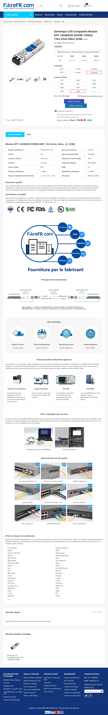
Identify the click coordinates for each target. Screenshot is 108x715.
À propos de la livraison (71, 687)
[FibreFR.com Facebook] (90, 696)
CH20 (61, 84)
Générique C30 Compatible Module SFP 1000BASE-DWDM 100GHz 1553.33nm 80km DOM (16, 657)
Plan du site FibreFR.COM (32, 690)
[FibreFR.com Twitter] (86, 696)
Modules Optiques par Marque (33, 678)
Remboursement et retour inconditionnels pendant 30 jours (76, 114)
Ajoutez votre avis (97, 612)
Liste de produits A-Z (30, 687)
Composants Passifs (9, 697)
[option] (12, 79)
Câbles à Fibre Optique (31, 696)
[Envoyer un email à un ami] (22, 119)
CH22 (94, 84)
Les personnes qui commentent (40, 621)
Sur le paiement (69, 681)
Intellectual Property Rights (72, 696)
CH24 (78, 87)
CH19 (94, 80)
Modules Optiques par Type (32, 681)
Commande (47, 683)
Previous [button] (6, 80)
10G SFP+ (6, 683)
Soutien (60, 15)
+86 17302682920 (92, 678)
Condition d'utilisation (70, 690)
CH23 (61, 87)
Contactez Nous (71, 15)
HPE (61, 72)
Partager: (8, 120)
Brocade (94, 69)
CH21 (78, 84)
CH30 (78, 91)
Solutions (38, 15)
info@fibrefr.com (94, 681)
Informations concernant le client (52, 679)
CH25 (94, 87)
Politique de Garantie (50, 686)
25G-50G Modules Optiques (11, 680)
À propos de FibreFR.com (72, 678)
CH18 (78, 80)
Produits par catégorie (30, 684)
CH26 (61, 91)
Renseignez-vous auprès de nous (91, 96)
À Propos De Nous (85, 15)
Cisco (62, 69)
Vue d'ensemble (15, 134)
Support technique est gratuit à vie (69, 117)
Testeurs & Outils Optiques (11, 700)
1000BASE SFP (8, 686)
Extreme (78, 72)
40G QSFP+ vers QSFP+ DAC (12, 689)
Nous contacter (48, 692)
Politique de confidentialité (72, 693)
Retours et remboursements (52, 688)
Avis (29, 134)
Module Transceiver (30, 693)
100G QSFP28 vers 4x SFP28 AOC (12, 693)
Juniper (78, 69)
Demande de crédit (70, 684)
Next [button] (50, 80)
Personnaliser (50, 15)
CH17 (61, 80)
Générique (94, 72)
